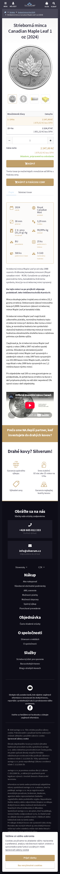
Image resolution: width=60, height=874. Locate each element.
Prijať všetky (30, 857)
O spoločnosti (30, 643)
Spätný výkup (30, 603)
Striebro (12, 12)
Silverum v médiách (30, 639)
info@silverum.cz (30, 551)
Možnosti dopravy (30, 599)
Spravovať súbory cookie (18, 738)
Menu (6, 6)
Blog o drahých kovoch (30, 668)
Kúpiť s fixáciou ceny (31, 182)
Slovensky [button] (20, 567)
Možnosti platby (30, 594)
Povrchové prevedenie (30, 608)
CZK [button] (40, 567)
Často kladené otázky (30, 623)
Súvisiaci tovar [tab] (25, 192)
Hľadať (53, 7)
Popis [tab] (11, 192)
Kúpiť (31, 163)
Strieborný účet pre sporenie (30, 659)
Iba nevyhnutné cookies (30, 865)
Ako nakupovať (30, 581)
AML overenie (30, 590)
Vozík (47, 7)
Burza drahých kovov (30, 663)
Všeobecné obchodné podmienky (30, 585)
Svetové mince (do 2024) (26, 12)
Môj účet (13, 6)
